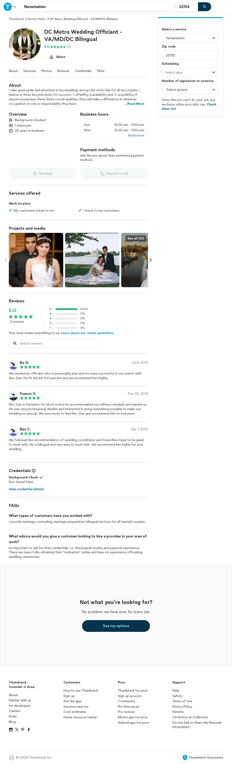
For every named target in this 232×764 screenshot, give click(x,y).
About (13, 71)
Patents (178, 712)
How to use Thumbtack (80, 690)
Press (13, 716)
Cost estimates (74, 712)
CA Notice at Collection (190, 717)
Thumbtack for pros (132, 690)
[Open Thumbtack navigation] (10, 6)
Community (126, 701)
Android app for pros (133, 723)
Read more (136, 135)
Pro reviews (126, 712)
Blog (12, 722)
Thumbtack (16, 19)
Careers (14, 711)
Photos (46, 71)
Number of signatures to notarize (187, 81)
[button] (25, 44)
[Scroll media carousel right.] (150, 260)
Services (29, 71)
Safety (177, 696)
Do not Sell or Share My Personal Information (196, 725)
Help (175, 690)
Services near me (76, 707)
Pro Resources (128, 707)
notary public (37, 19)
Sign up (69, 696)
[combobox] (96, 6)
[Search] (204, 6)
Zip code (169, 46)
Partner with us (20, 700)
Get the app (72, 701)
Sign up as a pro (130, 696)
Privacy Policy (182, 707)
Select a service (174, 29)
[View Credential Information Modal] (33, 471)
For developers (20, 706)
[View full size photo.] (36, 260)
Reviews (63, 71)
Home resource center (80, 717)
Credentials (83, 71)
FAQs (100, 71)
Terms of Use (182, 701)
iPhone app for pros (132, 717)
